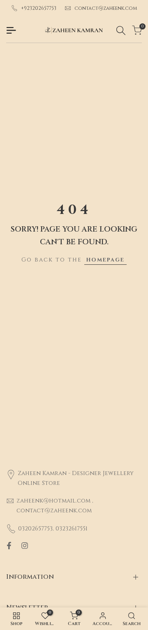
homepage (105, 260)
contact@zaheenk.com (105, 8)
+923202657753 (38, 8)
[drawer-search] (120, 30)
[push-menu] (11, 30)
